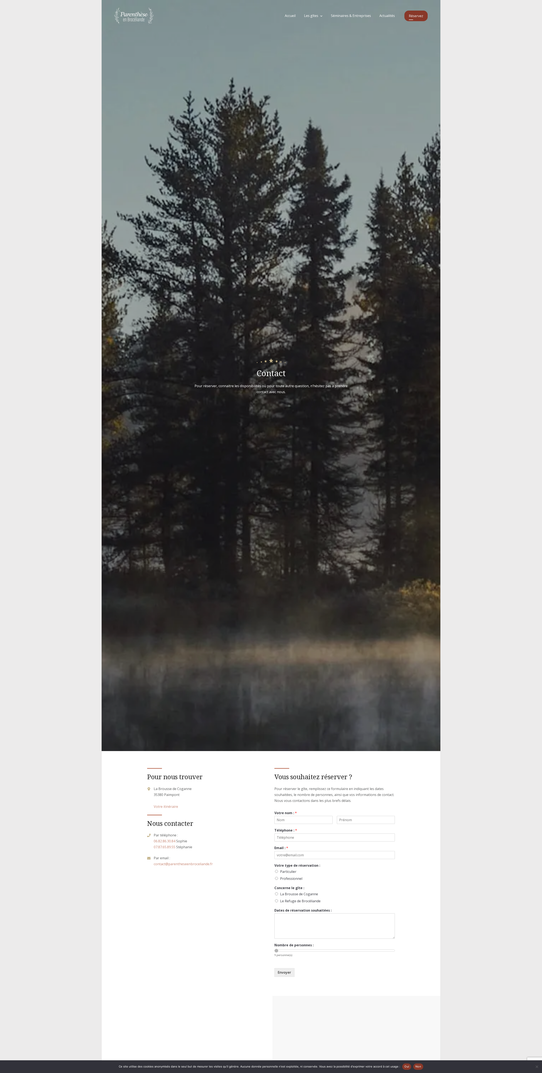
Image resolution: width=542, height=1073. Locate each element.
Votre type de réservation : (297, 865)
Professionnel (291, 878)
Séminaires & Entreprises (351, 15)
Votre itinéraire (166, 806)
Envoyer (284, 972)
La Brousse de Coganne (299, 894)
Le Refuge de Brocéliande (300, 901)
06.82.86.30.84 (164, 841)
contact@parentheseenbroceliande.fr (183, 864)
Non (418, 1066)
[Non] (537, 1067)
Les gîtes (311, 15)
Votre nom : (285, 813)
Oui (406, 1066)
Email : (281, 848)
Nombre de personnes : (294, 945)
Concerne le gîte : (289, 888)
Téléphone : (285, 830)
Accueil (290, 15)
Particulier (288, 871)
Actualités (387, 15)
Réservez (416, 16)
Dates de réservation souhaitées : (303, 910)
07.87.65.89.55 (164, 847)
